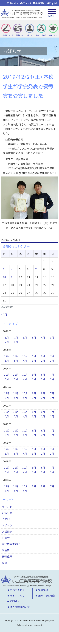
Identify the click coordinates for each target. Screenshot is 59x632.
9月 (34, 356)
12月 (7, 356)
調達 (4, 563)
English (53, 3)
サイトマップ (17, 595)
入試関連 (7, 531)
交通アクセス (17, 590)
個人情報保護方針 (19, 607)
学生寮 (6, 550)
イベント (7, 506)
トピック (7, 525)
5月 (34, 337)
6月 (25, 337)
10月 (25, 356)
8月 (7, 337)
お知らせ (7, 513)
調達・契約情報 (46, 595)
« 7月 (4, 314)
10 (4, 277)
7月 (16, 337)
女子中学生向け (11, 544)
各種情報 (39, 3)
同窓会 (6, 538)
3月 (52, 337)
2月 (7, 342)
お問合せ (13, 3)
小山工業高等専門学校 (22, 13)
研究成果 (7, 556)
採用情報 (42, 590)
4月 (43, 337)
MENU (52, 16)
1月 (16, 342)
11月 (16, 356)
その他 (6, 519)
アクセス (27, 3)
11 (12, 277)
